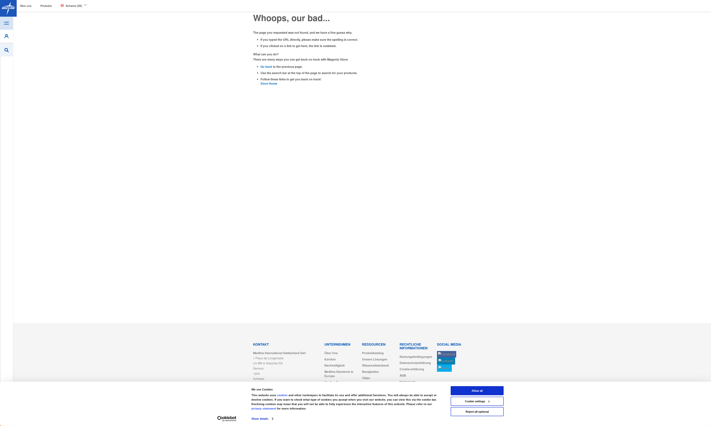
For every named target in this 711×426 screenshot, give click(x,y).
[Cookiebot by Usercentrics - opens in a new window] (227, 419)
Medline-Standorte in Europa (338, 374)
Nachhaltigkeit (334, 365)
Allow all (477, 390)
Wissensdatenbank (375, 365)
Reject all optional (477, 411)
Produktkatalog (373, 353)
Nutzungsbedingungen (416, 357)
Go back (266, 66)
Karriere (330, 359)
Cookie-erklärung (412, 369)
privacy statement (263, 408)
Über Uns (331, 353)
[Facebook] (446, 354)
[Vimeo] (444, 368)
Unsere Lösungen (374, 359)
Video (366, 378)
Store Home (269, 83)
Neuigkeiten (370, 372)
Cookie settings (475, 401)
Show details (259, 418)
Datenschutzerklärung (415, 363)
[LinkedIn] (446, 361)
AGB (403, 375)
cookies (282, 395)
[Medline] (8, 8)
